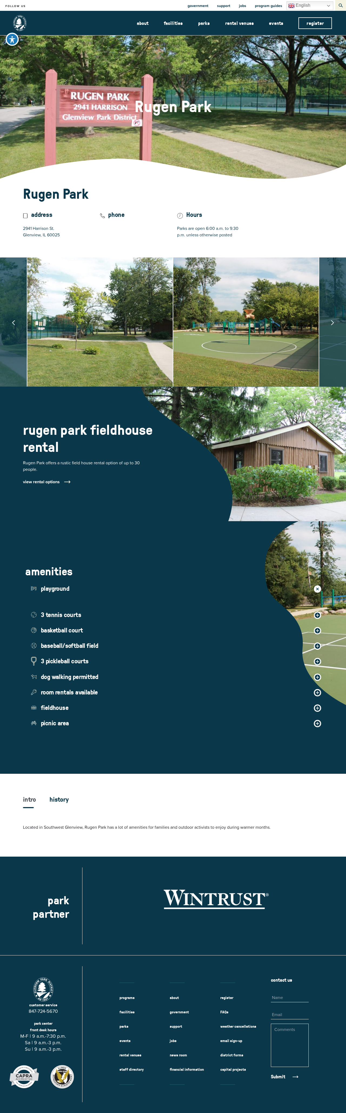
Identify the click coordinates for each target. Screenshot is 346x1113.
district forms (231, 1055)
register (315, 23)
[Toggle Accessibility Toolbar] (12, 39)
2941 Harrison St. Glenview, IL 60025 (57, 231)
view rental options (41, 481)
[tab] (29, 801)
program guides (268, 5)
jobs (242, 5)
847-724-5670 (43, 1011)
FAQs (224, 1012)
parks (204, 23)
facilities (173, 23)
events (276, 23)
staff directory (131, 1069)
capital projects (233, 1069)
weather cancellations (238, 1026)
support (223, 5)
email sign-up (231, 1040)
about (143, 23)
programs (127, 997)
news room (178, 1055)
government (198, 5)
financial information (187, 1069)
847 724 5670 (114, 228)
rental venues (239, 23)
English (302, 5)
